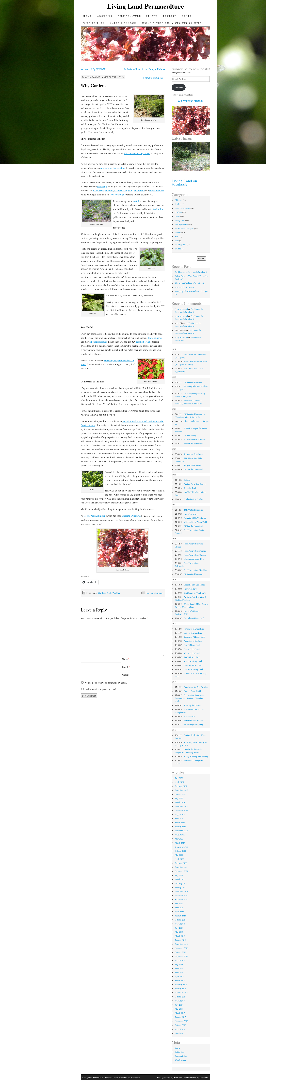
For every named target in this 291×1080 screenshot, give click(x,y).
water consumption (123, 190)
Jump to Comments (153, 77)
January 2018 (180, 988)
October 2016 (180, 1025)
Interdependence (181, 224)
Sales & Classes (123, 23)
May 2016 (179, 1033)
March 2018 (180, 980)
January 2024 (180, 826)
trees (177, 240)
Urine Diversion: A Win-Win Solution (173, 23)
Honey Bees (180, 220)
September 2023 (181, 830)
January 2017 (180, 1017)
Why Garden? (93, 85)
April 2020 (179, 911)
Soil (109, 592)
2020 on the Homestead (193, 526)
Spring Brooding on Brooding (196, 756)
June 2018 (179, 968)
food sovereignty (118, 194)
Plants (152, 16)
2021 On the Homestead (193, 509)
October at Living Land (193, 632)
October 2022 (180, 850)
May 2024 (179, 818)
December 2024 (181, 806)
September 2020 (181, 899)
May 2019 (179, 931)
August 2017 (180, 1000)
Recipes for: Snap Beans (193, 454)
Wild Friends (94, 23)
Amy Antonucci (92, 77)
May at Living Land (192, 653)
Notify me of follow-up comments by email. (106, 682)
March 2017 (180, 1012)
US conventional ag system (137, 153)
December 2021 (181, 867)
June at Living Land (192, 649)
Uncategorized (180, 244)
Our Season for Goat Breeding (196, 687)
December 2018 (181, 944)
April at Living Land (192, 657)
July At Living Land (192, 645)
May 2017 (179, 1008)
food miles (158, 209)
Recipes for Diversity (192, 465)
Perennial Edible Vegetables (195, 517)
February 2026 (181, 786)
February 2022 (181, 863)
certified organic (144, 341)
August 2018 (180, 960)
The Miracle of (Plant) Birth (195, 592)
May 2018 (179, 972)
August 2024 (180, 814)
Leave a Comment (154, 592)
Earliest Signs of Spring (193, 724)
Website (126, 674)
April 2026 (179, 782)
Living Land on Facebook (184, 182)
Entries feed (179, 1051)
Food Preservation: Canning (195, 554)
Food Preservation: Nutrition (195, 570)
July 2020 (179, 903)
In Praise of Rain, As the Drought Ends (144, 69)
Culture (187, 479)
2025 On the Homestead (184, 287)
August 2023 (180, 834)
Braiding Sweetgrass (131, 515)
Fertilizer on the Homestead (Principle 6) (191, 272)
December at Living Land (194, 618)
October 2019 (180, 919)
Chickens (178, 200)
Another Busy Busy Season (195, 484)
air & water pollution (103, 190)
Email (126, 667)
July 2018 (179, 964)
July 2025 (179, 798)
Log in (177, 1047)
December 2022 (181, 846)
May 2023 (179, 838)
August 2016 (180, 1029)
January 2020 (180, 915)
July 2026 (179, 778)
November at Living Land (194, 628)
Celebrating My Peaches (193, 499)
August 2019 (180, 923)
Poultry (169, 16)
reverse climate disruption (113, 167)
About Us (104, 16)
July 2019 (179, 927)
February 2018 (181, 984)
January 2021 (180, 887)
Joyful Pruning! (190, 435)
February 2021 (181, 883)
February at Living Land (193, 665)
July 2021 (179, 875)
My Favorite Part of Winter (194, 439)
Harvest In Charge (191, 513)
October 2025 (180, 794)
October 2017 (180, 996)
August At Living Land (193, 640)
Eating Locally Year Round (194, 584)
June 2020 (179, 907)
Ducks (177, 204)
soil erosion (139, 190)
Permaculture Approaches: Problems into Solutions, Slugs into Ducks (190, 698)
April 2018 (179, 976)
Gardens (102, 592)
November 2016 (181, 1021)
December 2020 (181, 891)
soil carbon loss (156, 190)
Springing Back (190, 488)
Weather (116, 592)
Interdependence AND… (194, 558)
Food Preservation (182, 208)
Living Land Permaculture (145, 6)
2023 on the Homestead (193, 443)
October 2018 (180, 952)
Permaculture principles (184, 228)
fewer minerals (155, 337)
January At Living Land (193, 669)
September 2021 (181, 871)
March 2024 (180, 822)
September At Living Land (194, 636)
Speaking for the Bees (192, 705)
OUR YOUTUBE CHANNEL (191, 101)
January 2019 (180, 940)
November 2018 (181, 948)
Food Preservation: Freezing (195, 550)
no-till (136, 201)
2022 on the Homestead (193, 469)
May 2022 (179, 855)
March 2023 (180, 842)
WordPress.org (181, 1060)
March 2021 (180, 879)
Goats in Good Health (192, 691)
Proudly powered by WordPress (169, 1077)
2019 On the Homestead (193, 574)
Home (87, 16)
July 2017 (179, 1004)
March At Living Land (193, 661)
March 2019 (180, 936)
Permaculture (129, 16)
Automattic (203, 1077)
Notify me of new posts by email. (101, 689)
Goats (186, 16)
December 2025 (181, 790)
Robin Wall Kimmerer (94, 515)
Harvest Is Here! (190, 588)
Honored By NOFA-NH (93, 69)
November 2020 (181, 895)
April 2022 (179, 859)
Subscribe (179, 87)
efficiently (102, 186)
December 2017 (181, 992)
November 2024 (181, 810)
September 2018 (181, 956)
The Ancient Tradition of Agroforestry (190, 283)
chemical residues (98, 341)
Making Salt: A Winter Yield (195, 522)
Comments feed (181, 1056)
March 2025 (180, 802)
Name (126, 659)
